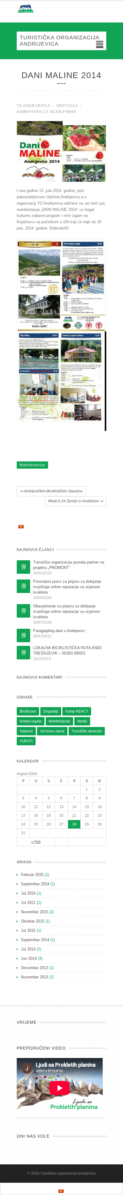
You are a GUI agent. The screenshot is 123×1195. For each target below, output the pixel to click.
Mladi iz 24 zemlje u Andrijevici (75, 501)
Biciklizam (28, 711)
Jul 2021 (28, 902)
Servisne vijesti (52, 731)
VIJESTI (26, 741)
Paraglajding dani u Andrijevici (59, 630)
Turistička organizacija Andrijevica (68, 1173)
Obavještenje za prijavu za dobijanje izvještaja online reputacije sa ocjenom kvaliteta (66, 611)
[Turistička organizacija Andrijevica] (61, 8)
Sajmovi (26, 731)
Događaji (50, 711)
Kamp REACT (76, 711)
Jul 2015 (28, 930)
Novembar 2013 (34, 977)
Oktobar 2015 (32, 921)
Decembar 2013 (34, 967)
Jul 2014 (28, 949)
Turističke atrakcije (87, 731)
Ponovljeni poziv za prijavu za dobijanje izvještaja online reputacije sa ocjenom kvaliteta (67, 586)
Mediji (82, 721)
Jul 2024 (28, 893)
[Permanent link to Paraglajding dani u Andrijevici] (23, 635)
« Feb (36, 842)
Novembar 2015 (34, 912)
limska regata (30, 721)
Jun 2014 (29, 958)
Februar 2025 (32, 874)
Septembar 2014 (35, 940)
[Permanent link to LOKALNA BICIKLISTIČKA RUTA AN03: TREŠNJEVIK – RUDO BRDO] (23, 652)
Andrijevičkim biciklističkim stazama (51, 491)
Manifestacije (32, 465)
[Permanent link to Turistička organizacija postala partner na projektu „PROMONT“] (23, 567)
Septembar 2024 (35, 884)
